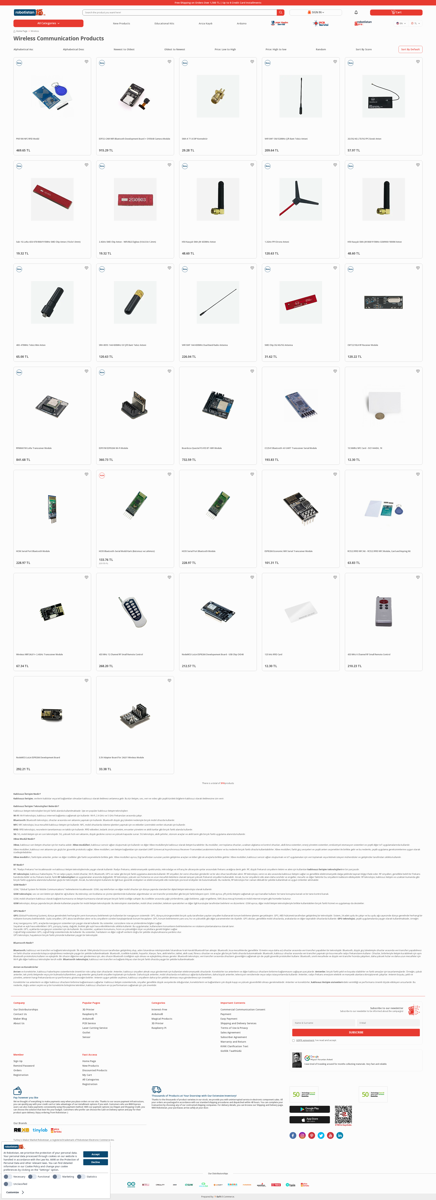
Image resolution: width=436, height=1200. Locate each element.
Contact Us (20, 1014)
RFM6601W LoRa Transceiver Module (34, 448)
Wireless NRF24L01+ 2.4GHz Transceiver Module (39, 654)
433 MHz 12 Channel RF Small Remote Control (121, 654)
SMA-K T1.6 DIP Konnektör (195, 138)
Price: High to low (276, 49)
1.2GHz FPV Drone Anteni (277, 242)
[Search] (280, 12)
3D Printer (88, 1009)
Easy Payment (229, 1018)
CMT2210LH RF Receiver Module (363, 345)
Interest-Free (159, 1009)
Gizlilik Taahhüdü (231, 1050)
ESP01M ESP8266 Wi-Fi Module (113, 448)
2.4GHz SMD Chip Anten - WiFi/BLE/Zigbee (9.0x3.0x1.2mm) (127, 242)
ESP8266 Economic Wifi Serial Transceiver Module (289, 551)
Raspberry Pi (89, 1014)
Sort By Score (364, 49)
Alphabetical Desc (73, 49)
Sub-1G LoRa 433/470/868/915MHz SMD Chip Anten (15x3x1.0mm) (48, 242)
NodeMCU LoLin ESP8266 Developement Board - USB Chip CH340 (213, 654)
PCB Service (89, 1023)
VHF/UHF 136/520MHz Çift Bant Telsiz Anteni (286, 138)
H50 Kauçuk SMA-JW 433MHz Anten (199, 242)
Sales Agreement (231, 1032)
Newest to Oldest (124, 49)
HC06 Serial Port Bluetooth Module (33, 551)
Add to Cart (60, 149)
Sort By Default (410, 49)
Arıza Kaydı (205, 23)
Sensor (86, 1037)
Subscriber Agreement (234, 1037)
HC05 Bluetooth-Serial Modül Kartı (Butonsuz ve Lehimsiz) (127, 551)
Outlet (86, 1032)
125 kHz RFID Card (273, 654)
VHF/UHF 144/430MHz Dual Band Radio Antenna (205, 345)
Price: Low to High (225, 49)
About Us (18, 1023)
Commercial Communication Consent (243, 1009)
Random (321, 49)
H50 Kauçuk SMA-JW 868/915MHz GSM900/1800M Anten (375, 242)
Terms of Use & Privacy (234, 1027)
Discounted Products (94, 1070)
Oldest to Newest (174, 49)
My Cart (87, 1074)
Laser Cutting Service (94, 1027)
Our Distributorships (25, 1009)
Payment (226, 1014)
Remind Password (23, 1065)
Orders (17, 1070)
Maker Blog (20, 1018)
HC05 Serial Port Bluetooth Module (198, 551)
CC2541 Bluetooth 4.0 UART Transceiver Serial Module (291, 448)
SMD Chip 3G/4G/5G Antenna (279, 345)
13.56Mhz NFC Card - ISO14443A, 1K (365, 448)
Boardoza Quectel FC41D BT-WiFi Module (202, 448)
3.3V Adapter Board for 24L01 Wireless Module (121, 757)
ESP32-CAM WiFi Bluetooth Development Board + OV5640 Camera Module (134, 138)
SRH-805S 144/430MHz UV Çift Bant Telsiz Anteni (122, 345)
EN (401, 23)
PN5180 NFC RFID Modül (27, 138)
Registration (20, 1074)
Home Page (21, 31)
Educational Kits (164, 23)
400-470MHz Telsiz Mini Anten (30, 345)
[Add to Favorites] (86, 61)
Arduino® (88, 1018)
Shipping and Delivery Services (238, 1023)
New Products (121, 23)
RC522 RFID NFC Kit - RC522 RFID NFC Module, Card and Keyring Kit (379, 551)
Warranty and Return (233, 1041)
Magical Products (162, 1018)
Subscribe (356, 1032)
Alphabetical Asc (23, 49)
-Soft (218, 1196)
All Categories (90, 1079)
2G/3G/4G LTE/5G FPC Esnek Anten (364, 138)
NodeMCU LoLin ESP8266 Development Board (38, 757)
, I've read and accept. (316, 1040)
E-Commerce (228, 1196)
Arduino (241, 23)
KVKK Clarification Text (234, 1046)
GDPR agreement (305, 1040)
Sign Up (17, 1061)
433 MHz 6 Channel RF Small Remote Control (369, 654)
